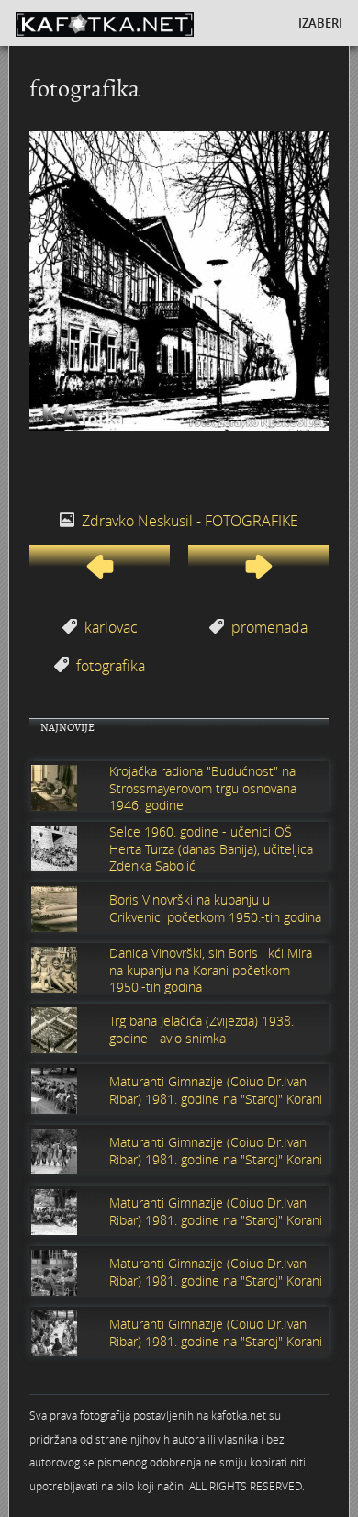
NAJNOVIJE (67, 728)
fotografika (110, 666)
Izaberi (320, 23)
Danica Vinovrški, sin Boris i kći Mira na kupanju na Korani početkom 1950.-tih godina (210, 969)
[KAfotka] (134, 23)
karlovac (111, 627)
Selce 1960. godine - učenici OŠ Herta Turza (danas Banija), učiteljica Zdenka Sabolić (211, 848)
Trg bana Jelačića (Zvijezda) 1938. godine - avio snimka (201, 1029)
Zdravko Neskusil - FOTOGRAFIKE (190, 521)
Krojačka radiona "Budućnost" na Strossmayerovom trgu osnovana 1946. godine (202, 788)
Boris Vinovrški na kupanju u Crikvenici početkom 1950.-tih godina (215, 908)
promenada (269, 627)
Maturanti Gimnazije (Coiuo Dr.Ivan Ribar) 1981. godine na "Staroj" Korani (215, 1090)
